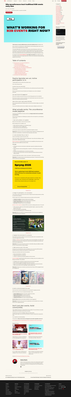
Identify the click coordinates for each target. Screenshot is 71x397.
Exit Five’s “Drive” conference (17, 204)
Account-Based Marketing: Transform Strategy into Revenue (40, 377)
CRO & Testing (58, 12)
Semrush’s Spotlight (15, 258)
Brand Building (22, 356)
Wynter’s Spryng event (16, 141)
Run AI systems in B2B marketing (49, 388)
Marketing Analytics (26, 386)
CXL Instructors (17, 389)
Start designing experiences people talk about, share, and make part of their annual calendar (27, 320)
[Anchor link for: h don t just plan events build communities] (13, 309)
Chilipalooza (18, 239)
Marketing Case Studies (59, 16)
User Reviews (7, 386)
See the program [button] (60, 46)
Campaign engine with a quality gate (49, 391)
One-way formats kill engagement (19, 65)
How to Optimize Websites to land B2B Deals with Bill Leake (19, 334)
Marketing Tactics (58, 18)
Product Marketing (26, 391)
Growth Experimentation (59, 15)
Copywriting (57, 11)
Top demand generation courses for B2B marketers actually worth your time (35, 333)
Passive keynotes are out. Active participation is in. (21, 62)
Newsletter (16, 391)
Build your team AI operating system (49, 387)
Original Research (58, 19)
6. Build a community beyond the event (20, 73)
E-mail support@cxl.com (62, 385)
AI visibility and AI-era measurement (49, 392)
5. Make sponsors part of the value (19, 72)
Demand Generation (26, 385)
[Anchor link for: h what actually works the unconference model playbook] (25, 111)
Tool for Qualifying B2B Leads (17, 349)
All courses (16, 385)
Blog (15, 390)
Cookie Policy (7, 390)
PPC (24, 394)
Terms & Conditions (8, 391)
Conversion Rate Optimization (28, 389)
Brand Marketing (36, 389)
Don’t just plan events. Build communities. (20, 74)
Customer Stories (58, 13)
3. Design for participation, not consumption (21, 71)
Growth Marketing (26, 390)
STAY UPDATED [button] (9, 12)
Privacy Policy (7, 389)
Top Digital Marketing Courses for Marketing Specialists (15, 377)
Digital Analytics (58, 14)
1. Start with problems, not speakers (20, 68)
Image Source (28, 190)
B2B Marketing (17, 356)
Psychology (57, 20)
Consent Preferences (8, 394)
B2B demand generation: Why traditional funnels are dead (35, 349)
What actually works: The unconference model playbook (22, 67)
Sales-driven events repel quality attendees (21, 66)
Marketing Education (59, 17)
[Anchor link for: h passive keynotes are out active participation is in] (27, 80)
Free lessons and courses (18, 386)
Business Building (26, 356)
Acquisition (57, 5)
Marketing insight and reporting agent (50, 393)
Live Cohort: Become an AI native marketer (50, 385)
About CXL (7, 385)
